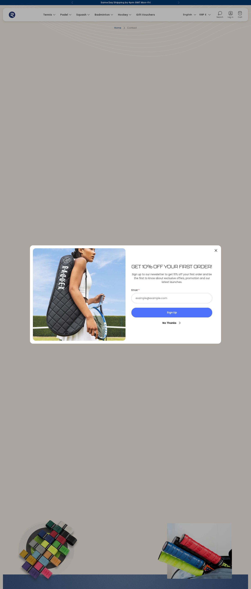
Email (134, 290)
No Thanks (169, 323)
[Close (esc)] (216, 250)
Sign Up (172, 312)
